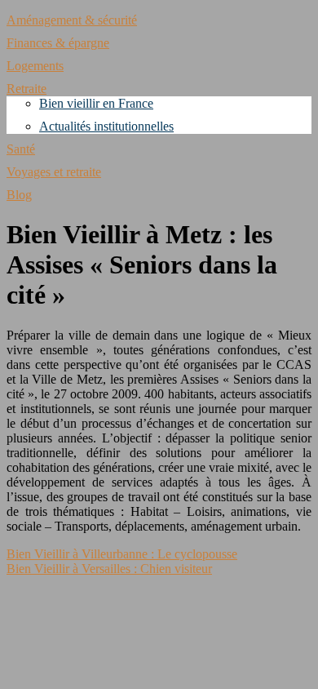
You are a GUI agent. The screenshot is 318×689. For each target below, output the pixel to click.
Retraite (26, 89)
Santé (21, 149)
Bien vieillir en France (96, 103)
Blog (19, 195)
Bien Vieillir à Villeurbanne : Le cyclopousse (122, 554)
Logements (35, 66)
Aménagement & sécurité (72, 20)
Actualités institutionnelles (106, 126)
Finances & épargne (58, 43)
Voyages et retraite (54, 172)
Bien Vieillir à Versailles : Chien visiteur (109, 569)
